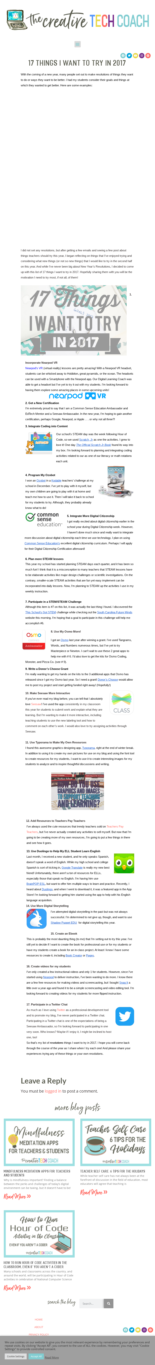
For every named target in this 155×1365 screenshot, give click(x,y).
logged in (53, 1091)
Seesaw (36, 704)
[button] (77, 44)
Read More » (17, 1198)
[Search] (108, 1303)
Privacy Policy (39, 1334)
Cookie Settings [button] (15, 1356)
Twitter (61, 1009)
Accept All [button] (36, 1356)
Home (39, 1319)
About (38, 1327)
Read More (52, 1357)
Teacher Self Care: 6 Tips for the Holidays (112, 1171)
